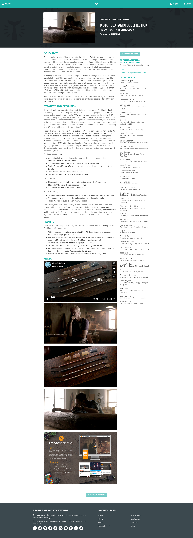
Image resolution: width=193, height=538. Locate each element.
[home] (96, 4)
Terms (100, 526)
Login (188, 4)
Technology (126, 29)
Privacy (107, 526)
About (100, 519)
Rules (100, 522)
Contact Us (135, 519)
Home (100, 515)
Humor (115, 34)
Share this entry (131, 54)
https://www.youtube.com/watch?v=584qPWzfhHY (140, 73)
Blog (133, 526)
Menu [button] (7, 4)
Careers (134, 522)
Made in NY (37, 523)
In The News (136, 515)
